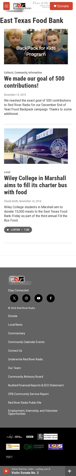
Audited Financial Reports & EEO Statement (36, 385)
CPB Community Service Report (28, 394)
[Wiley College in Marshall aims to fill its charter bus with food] (36, 146)
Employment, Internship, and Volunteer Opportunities (33, 412)
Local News (15, 324)
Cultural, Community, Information (23, 72)
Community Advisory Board (25, 376)
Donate (63, 6)
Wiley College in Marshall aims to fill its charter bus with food (35, 185)
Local (7, 172)
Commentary (16, 333)
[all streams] (70, 471)
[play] (6, 471)
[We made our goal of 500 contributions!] (36, 46)
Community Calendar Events (26, 342)
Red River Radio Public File (24, 402)
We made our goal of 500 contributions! (34, 82)
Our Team (14, 368)
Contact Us (15, 350)
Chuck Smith (11, 201)
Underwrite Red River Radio (25, 359)
